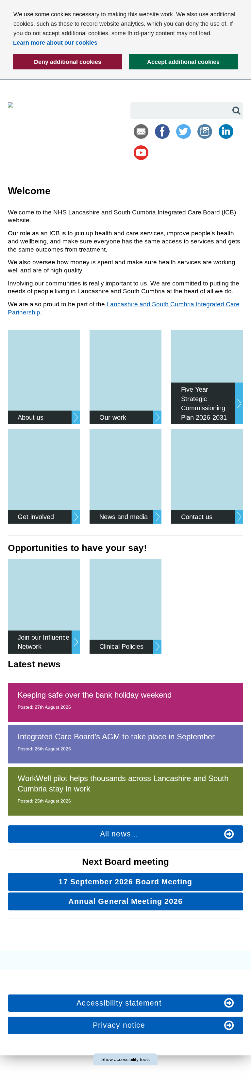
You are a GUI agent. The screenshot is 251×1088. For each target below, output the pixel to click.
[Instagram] (204, 131)
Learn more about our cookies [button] (55, 42)
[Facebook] (162, 131)
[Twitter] (183, 131)
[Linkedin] (226, 131)
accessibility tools (125, 1059)
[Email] (141, 131)
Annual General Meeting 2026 (125, 901)
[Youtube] (141, 152)
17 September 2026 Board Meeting (125, 882)
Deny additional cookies (57, 64)
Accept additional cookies (174, 64)
